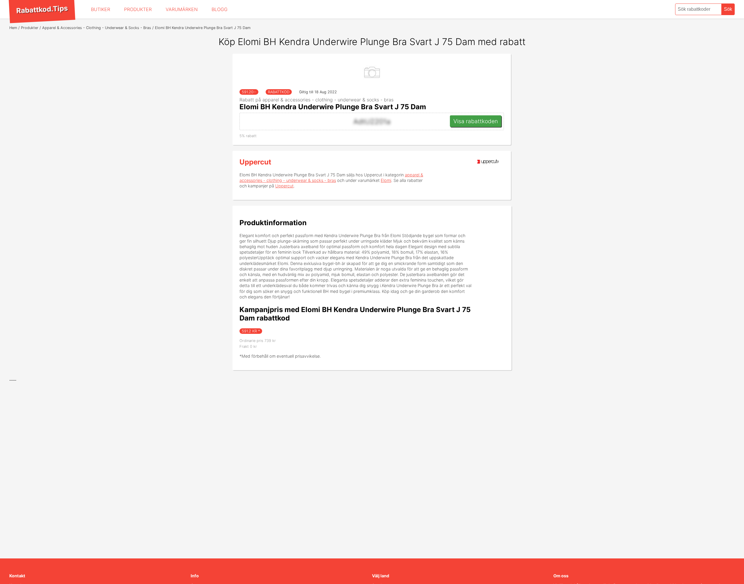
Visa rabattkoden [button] (475, 121)
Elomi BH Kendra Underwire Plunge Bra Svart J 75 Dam (332, 107)
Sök (728, 9)
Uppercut (255, 162)
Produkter (138, 9)
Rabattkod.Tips (42, 9)
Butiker (100, 9)
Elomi (386, 180)
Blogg (220, 9)
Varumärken (182, 9)
